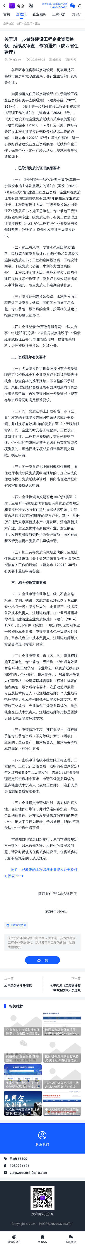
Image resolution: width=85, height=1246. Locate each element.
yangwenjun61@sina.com (28, 1172)
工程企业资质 (18, 925)
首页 (6, 14)
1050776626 (19, 1165)
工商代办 (59, 14)
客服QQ (42, 1238)
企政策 (21, 14)
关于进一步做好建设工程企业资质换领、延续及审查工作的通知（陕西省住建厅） (41, 942)
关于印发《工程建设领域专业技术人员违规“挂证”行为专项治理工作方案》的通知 (65, 988)
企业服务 (39, 14)
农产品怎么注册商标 (18, 985)
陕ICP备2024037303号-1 (56, 1224)
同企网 (39, 938)
